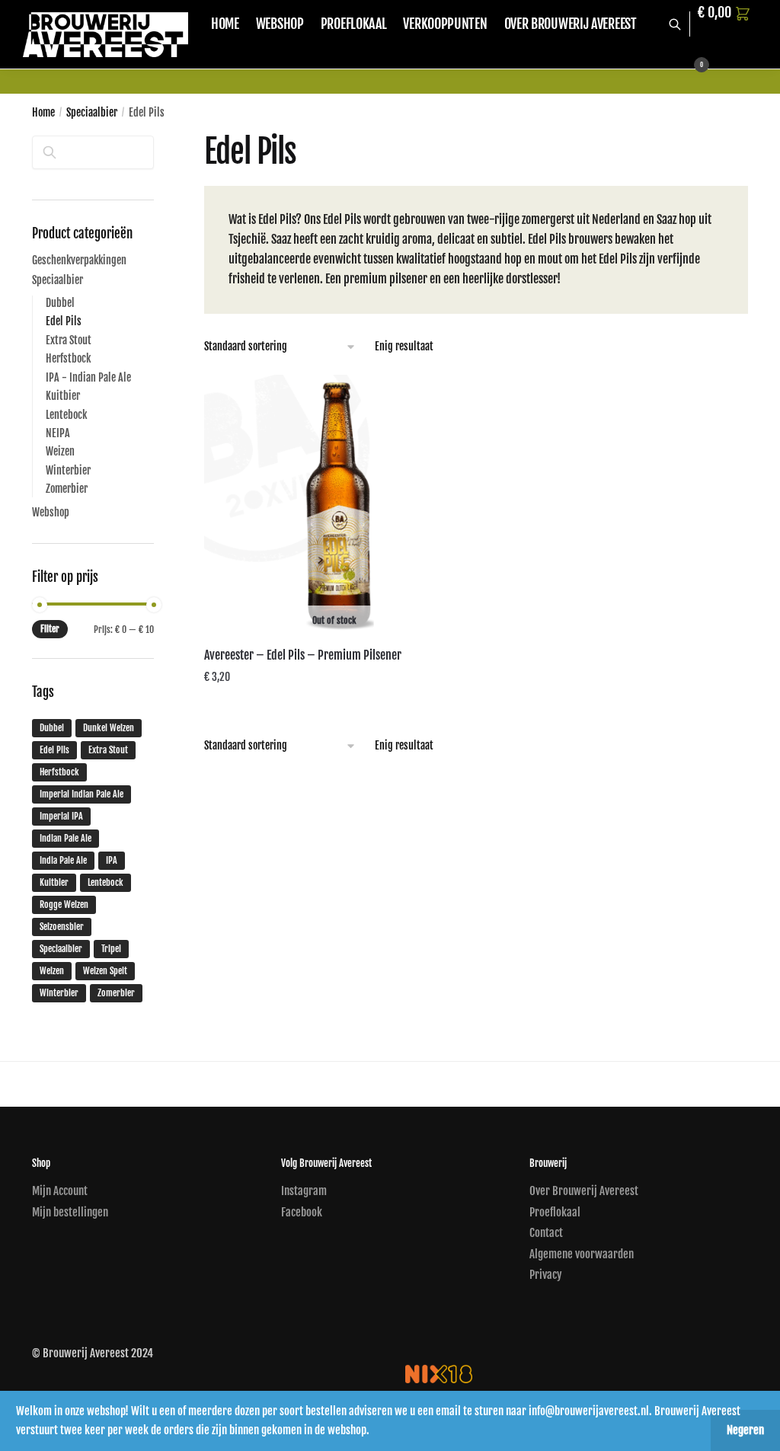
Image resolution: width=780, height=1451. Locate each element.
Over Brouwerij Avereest (583, 1191)
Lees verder (334, 707)
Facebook (301, 1212)
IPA (111, 860)
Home (43, 112)
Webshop (50, 512)
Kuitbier (63, 395)
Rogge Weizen (64, 904)
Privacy (545, 1274)
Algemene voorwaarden (581, 1254)
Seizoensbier (62, 926)
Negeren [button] (745, 1430)
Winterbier (68, 470)
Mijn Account (60, 1191)
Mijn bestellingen (70, 1212)
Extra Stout (68, 340)
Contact (546, 1233)
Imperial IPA (61, 816)
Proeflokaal (554, 1212)
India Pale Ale (63, 860)
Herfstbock (68, 358)
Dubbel (60, 302)
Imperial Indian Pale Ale (81, 794)
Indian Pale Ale (65, 838)
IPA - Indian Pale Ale (88, 377)
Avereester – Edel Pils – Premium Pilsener (302, 655)
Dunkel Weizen (108, 727)
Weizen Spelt (105, 970)
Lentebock (66, 414)
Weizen (60, 451)
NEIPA (58, 433)
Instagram (304, 1191)
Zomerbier (67, 488)
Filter (49, 628)
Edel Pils (64, 321)
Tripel (111, 948)
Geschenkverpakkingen (79, 260)
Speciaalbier (91, 112)
